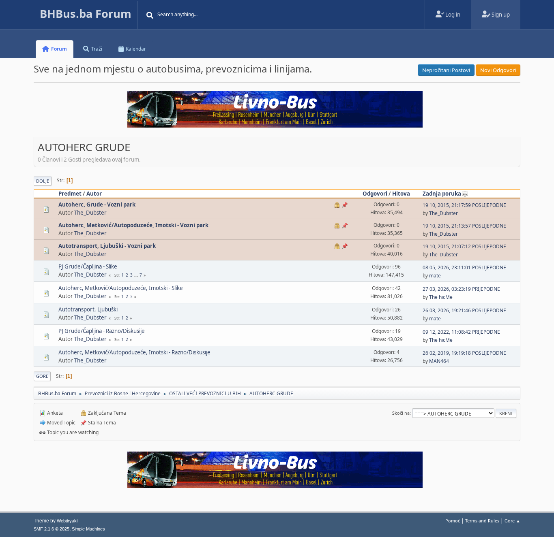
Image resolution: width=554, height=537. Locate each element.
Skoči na (401, 413)
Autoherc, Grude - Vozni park (96, 204)
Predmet (70, 193)
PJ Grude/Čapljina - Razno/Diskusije (101, 331)
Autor (94, 193)
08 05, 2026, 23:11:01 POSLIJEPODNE (464, 267)
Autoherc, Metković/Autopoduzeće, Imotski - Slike (120, 288)
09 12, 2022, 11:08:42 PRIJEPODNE (461, 331)
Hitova (401, 193)
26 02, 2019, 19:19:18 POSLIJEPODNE (464, 352)
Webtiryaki (67, 520)
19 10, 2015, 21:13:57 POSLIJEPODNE (464, 225)
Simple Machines (88, 528)
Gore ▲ (512, 521)
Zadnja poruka (442, 193)
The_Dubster (90, 212)
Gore (42, 376)
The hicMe (441, 297)
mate (435, 275)
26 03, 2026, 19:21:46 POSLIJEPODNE (464, 310)
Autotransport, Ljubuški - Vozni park (107, 245)
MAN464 (439, 361)
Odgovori (375, 193)
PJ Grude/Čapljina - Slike (87, 266)
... (136, 275)
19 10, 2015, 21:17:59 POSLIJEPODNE (464, 205)
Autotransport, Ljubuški (88, 309)
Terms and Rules (482, 521)
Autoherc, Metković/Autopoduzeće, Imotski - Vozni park (133, 225)
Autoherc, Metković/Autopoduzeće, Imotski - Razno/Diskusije (134, 352)
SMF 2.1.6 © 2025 (51, 528)
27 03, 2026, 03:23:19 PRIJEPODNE (461, 289)
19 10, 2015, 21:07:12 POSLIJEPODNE (464, 246)
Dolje (42, 181)
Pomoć (452, 521)
